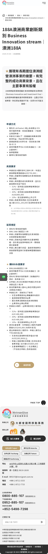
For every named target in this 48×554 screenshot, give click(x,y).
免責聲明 (24, 549)
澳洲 (18, 15)
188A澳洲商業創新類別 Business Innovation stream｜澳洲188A (25, 19)
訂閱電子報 (6, 517)
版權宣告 (29, 546)
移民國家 (11, 15)
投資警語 (38, 546)
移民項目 (26, 15)
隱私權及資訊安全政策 (15, 546)
